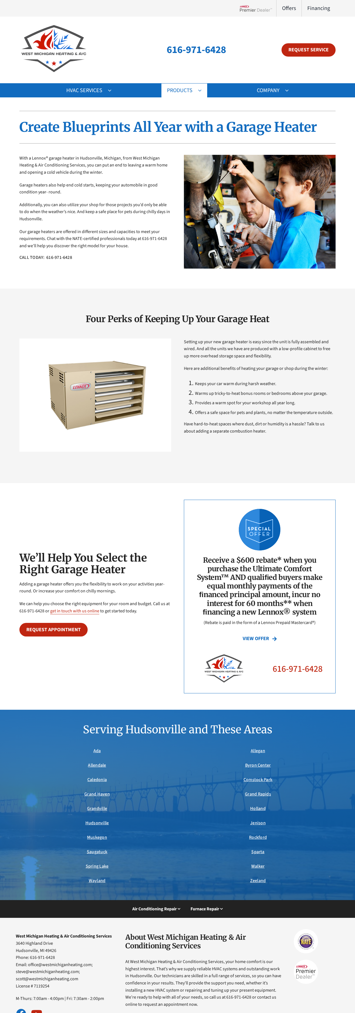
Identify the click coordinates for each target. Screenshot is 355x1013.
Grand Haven (97, 794)
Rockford (258, 837)
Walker (258, 866)
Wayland (97, 881)
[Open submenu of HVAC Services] (112, 90)
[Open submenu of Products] (202, 90)
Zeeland (258, 881)
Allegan (258, 751)
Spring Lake (97, 866)
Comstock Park (258, 780)
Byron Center (258, 765)
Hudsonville (97, 823)
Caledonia (97, 780)
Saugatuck (97, 852)
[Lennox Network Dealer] (258, 8)
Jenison (258, 823)
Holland (258, 808)
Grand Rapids (258, 794)
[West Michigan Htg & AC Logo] (54, 24)
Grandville (97, 808)
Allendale (97, 765)
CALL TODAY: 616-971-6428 (45, 257)
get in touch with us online (74, 611)
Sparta (257, 852)
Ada (97, 751)
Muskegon (97, 837)
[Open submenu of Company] (289, 90)
